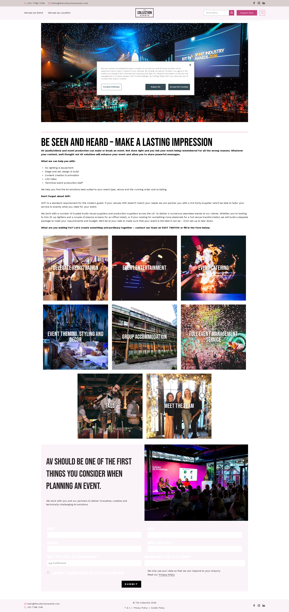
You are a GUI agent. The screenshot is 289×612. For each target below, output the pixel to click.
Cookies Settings (111, 87)
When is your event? (161, 543)
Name (51, 529)
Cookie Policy (158, 608)
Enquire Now (246, 13)
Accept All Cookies (179, 87)
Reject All (155, 87)
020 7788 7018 (36, 3)
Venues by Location (59, 12)
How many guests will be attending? (168, 557)
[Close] (190, 65)
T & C (127, 608)
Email (152, 529)
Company (53, 543)
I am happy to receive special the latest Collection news (88, 573)
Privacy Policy (167, 574)
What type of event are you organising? (73, 557)
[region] (145, 78)
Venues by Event (33, 12)
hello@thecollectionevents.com (70, 3)
